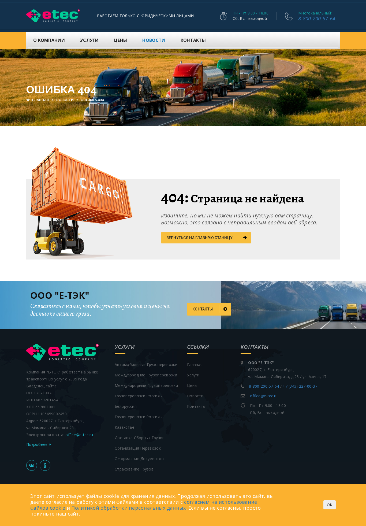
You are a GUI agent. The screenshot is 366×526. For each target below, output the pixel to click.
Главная (40, 99)
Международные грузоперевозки (146, 385)
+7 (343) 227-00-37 (300, 386)
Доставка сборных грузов (140, 437)
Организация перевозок (138, 448)
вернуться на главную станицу (200, 238)
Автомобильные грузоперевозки (146, 364)
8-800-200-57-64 (316, 18)
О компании (49, 40)
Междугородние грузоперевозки (146, 374)
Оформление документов (139, 458)
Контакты (193, 40)
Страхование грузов (134, 469)
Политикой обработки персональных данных (128, 508)
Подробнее (37, 444)
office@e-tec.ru (79, 434)
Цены (120, 40)
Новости (153, 40)
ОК (329, 504)
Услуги (89, 40)
